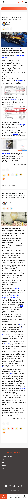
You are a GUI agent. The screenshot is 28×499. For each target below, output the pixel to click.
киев (3, 185)
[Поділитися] (7, 28)
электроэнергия (12, 439)
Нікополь (4, 439)
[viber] (22, 486)
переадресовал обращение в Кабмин (10, 296)
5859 (21, 306)
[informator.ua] (3, 2)
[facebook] (6, 486)
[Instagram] (10, 486)
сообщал (22, 388)
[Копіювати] (11, 28)
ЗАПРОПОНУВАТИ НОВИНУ (14, 452)
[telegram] (18, 486)
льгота (19, 439)
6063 (4, 326)
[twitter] (14, 486)
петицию (17, 288)
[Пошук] (22, 2)
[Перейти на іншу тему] (19, 2)
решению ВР (8, 343)
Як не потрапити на (17, 9)
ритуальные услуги (11, 185)
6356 (20, 324)
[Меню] (26, 2)
